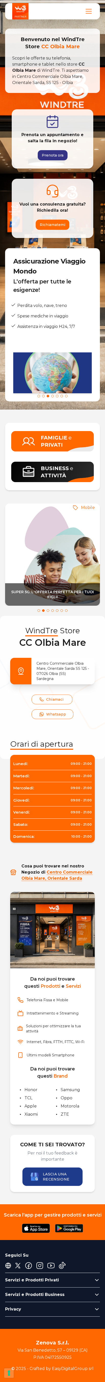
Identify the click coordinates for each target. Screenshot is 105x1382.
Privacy (13, 1309)
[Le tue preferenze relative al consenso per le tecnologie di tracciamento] (9, 1373)
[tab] (38, 396)
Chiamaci (55, 699)
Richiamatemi (52, 224)
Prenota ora (52, 155)
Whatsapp (56, 714)
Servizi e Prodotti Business (34, 1294)
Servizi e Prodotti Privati (32, 1280)
